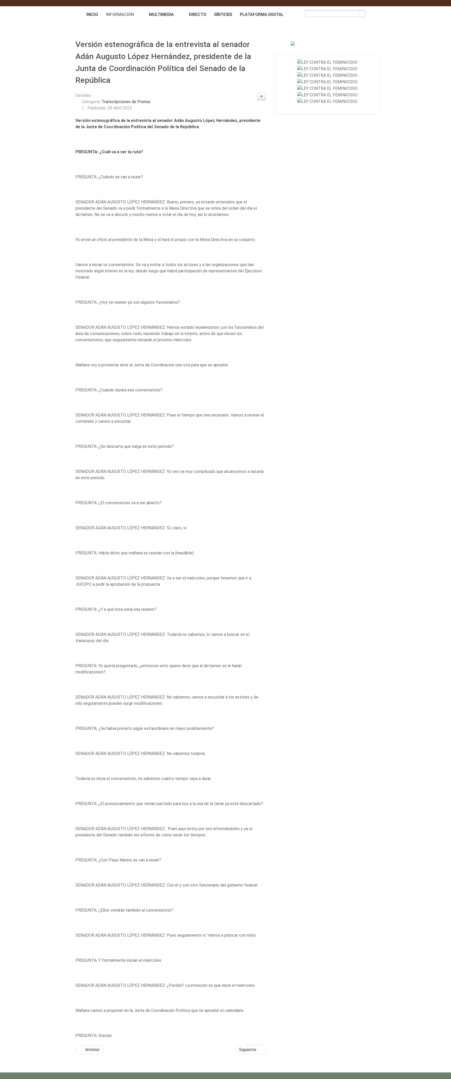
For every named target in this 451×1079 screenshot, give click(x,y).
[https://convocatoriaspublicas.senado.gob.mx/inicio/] (327, 62)
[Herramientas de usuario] (261, 96)
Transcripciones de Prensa (126, 101)
